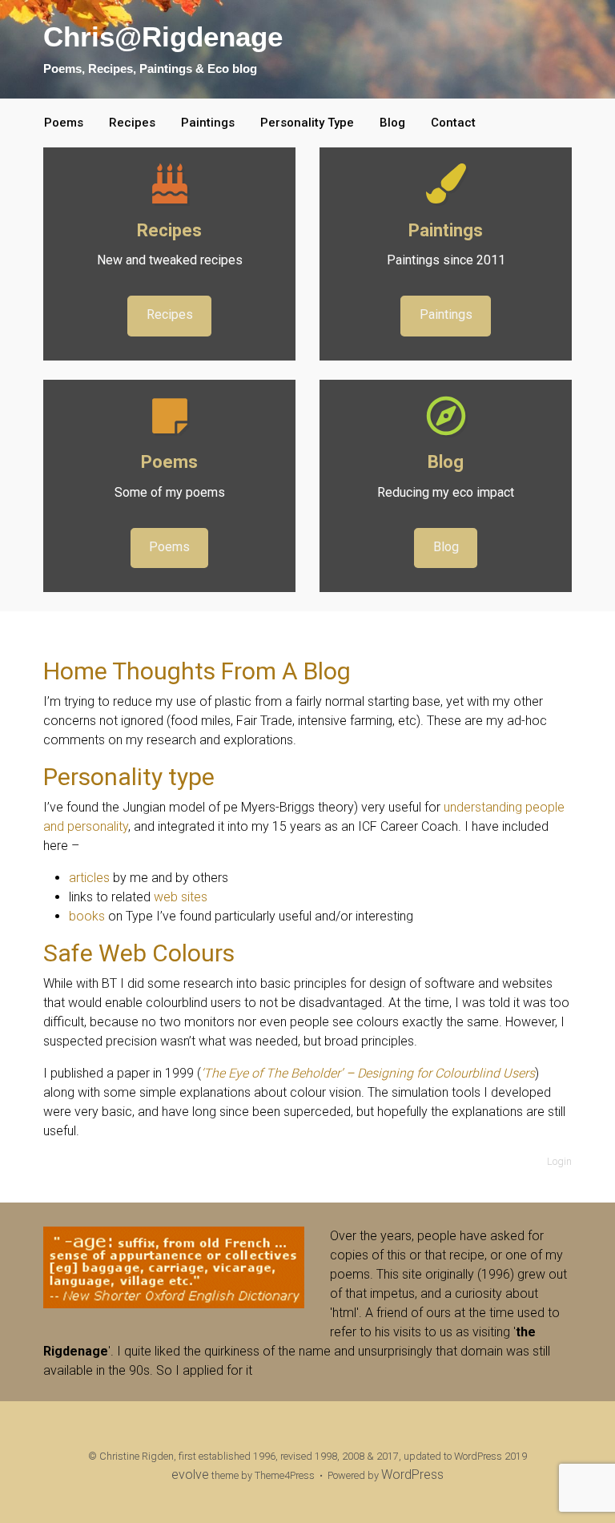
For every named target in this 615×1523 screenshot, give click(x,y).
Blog (392, 122)
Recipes (132, 122)
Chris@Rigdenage (163, 36)
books (87, 916)
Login (559, 1161)
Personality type (129, 777)
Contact (453, 122)
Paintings (208, 122)
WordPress (412, 1474)
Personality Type (307, 122)
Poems (63, 122)
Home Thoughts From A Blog (197, 671)
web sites (180, 897)
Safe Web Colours (139, 953)
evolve (190, 1474)
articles (89, 877)
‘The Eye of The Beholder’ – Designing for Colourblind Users (368, 1073)
